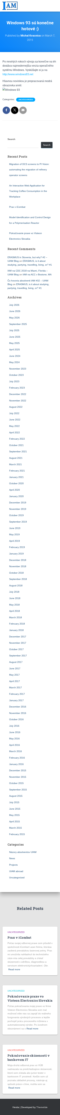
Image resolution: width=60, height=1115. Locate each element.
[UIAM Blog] (11, 6)
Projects (13, 864)
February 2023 (17, 387)
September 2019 (18, 521)
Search (11, 139)
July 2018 (14, 591)
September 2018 (18, 579)
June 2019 (14, 528)
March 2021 (15, 464)
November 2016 (17, 713)
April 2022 (14, 432)
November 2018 (17, 566)
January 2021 (16, 477)
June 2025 (14, 336)
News (12, 858)
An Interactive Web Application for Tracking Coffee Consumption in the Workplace (28, 191)
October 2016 (16, 719)
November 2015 (17, 777)
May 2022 (14, 426)
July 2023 (14, 381)
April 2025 (14, 349)
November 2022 (17, 400)
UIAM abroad (16, 871)
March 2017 (15, 687)
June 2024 (14, 356)
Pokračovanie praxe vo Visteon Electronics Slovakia (30, 998)
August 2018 (15, 585)
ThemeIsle (42, 1107)
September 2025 (18, 324)
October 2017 (16, 649)
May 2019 (14, 534)
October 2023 (16, 375)
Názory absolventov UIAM (22, 852)
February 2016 (17, 757)
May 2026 (14, 317)
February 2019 (17, 547)
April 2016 (14, 745)
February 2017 (17, 694)
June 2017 (14, 668)
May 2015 (14, 815)
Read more (14, 969)
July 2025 (14, 330)
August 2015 (15, 796)
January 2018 (16, 630)
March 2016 (15, 751)
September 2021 (18, 451)
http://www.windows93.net (17, 74)
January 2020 (16, 496)
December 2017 (17, 636)
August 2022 (15, 407)
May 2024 (14, 362)
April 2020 (14, 490)
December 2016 (17, 706)
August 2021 (15, 458)
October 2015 (16, 783)
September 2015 (18, 789)
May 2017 (14, 674)
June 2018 (14, 598)
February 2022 (17, 438)
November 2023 (17, 368)
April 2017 (14, 681)
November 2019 (17, 509)
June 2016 (14, 732)
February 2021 (17, 470)
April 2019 (14, 541)
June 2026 (14, 311)
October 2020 (16, 483)
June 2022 (14, 419)
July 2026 (14, 305)
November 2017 (17, 643)
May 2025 (14, 343)
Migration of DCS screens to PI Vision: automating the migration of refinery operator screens (29, 169)
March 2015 (15, 827)
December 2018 (17, 560)
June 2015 (14, 808)
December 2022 (17, 394)
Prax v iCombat (17, 207)
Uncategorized (25, 99)
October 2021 (16, 445)
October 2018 (16, 572)
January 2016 (16, 764)
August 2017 (15, 662)
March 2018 (15, 617)
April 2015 (14, 821)
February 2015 (17, 834)
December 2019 (17, 502)
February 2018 (17, 623)
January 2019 (16, 553)
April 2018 (14, 611)
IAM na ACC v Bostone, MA (37, 274)
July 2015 (14, 802)
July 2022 (14, 413)
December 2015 (17, 770)
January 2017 (16, 700)
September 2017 (18, 655)
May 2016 (14, 738)
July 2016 (14, 725)
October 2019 (16, 515)
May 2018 (14, 604)
